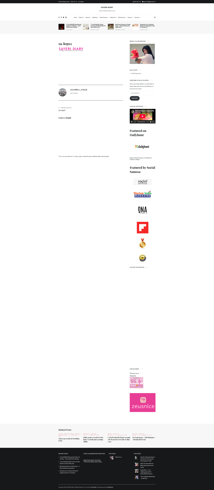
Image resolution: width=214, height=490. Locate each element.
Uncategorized (62, 435)
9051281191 (87, 457)
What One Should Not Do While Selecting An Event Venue (147, 465)
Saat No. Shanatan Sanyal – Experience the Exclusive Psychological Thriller (147, 459)
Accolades (81, 1)
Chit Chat (135, 433)
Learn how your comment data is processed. (96, 156)
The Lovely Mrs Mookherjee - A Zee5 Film (147, 477)
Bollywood (112, 17)
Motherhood (121, 17)
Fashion (81, 17)
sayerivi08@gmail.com (90, 458)
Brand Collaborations (64, 1)
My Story (77, 433)
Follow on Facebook (137, 267)
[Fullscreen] (153, 122)
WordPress (110, 487)
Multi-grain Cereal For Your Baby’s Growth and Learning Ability (93, 439)
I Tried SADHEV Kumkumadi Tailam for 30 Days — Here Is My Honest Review (73, 26)
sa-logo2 (65, 109)
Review (129, 17)
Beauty (88, 17)
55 (133, 381)
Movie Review (103, 17)
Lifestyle (136, 17)
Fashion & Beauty (69, 433)
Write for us (74, 1)
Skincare (110, 435)
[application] (142, 116)
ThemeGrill (93, 487)
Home (75, 17)
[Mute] (150, 122)
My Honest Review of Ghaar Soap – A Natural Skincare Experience (123, 26)
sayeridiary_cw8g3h (78, 89)
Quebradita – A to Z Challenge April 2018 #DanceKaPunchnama (146, 471)
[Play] (132, 122)
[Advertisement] (91, 64)
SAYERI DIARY (107, 7)
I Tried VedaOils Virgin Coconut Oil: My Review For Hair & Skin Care (98, 26)
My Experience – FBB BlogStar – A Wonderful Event (143, 438)
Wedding (94, 17)
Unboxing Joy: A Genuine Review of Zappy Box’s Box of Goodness (147, 26)
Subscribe (135, 98)
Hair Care (115, 433)
